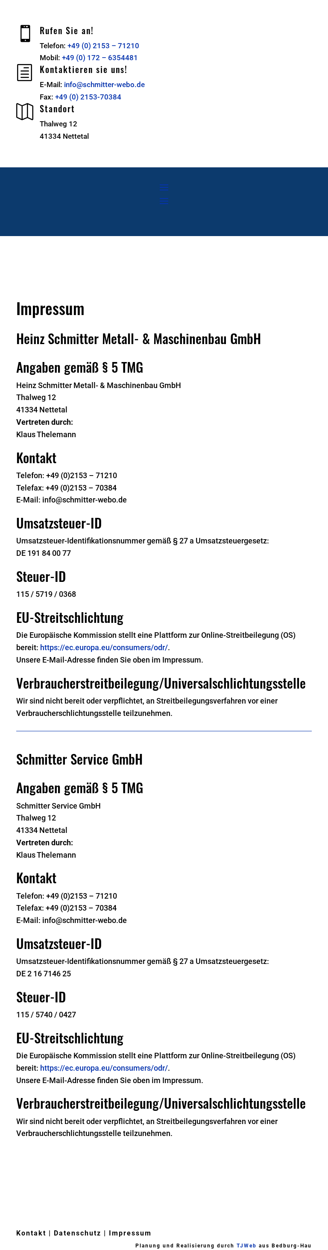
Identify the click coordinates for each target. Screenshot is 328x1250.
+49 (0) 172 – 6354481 (100, 57)
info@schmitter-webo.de (104, 84)
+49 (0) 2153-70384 (88, 97)
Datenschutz (77, 1233)
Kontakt (31, 1233)
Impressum (130, 1233)
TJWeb (247, 1246)
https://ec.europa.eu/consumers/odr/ (104, 647)
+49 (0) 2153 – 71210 (103, 45)
